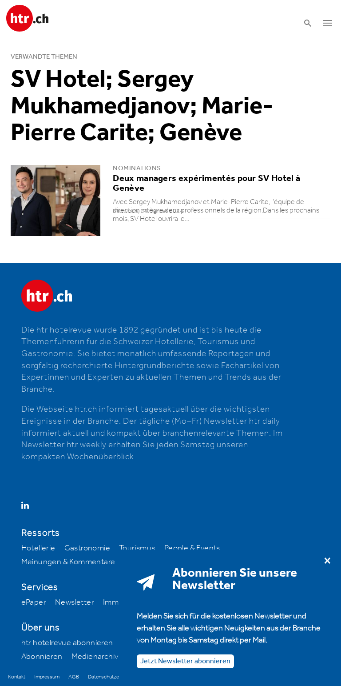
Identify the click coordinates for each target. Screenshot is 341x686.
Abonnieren (42, 656)
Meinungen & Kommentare (68, 562)
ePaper (33, 602)
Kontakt (16, 677)
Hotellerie (38, 548)
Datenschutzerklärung (112, 677)
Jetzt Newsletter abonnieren (185, 661)
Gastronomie (87, 548)
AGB (73, 677)
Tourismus (137, 548)
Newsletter (74, 602)
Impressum (46, 677)
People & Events (192, 548)
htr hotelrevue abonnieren (67, 643)
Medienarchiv (95, 656)
